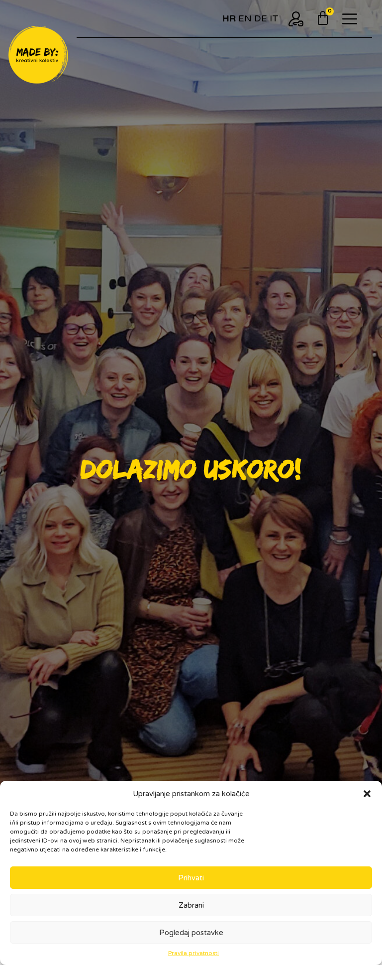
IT (274, 18)
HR (229, 18)
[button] (367, 794)
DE (260, 18)
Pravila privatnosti (193, 953)
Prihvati (191, 877)
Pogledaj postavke (191, 932)
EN (245, 18)
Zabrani (191, 905)
